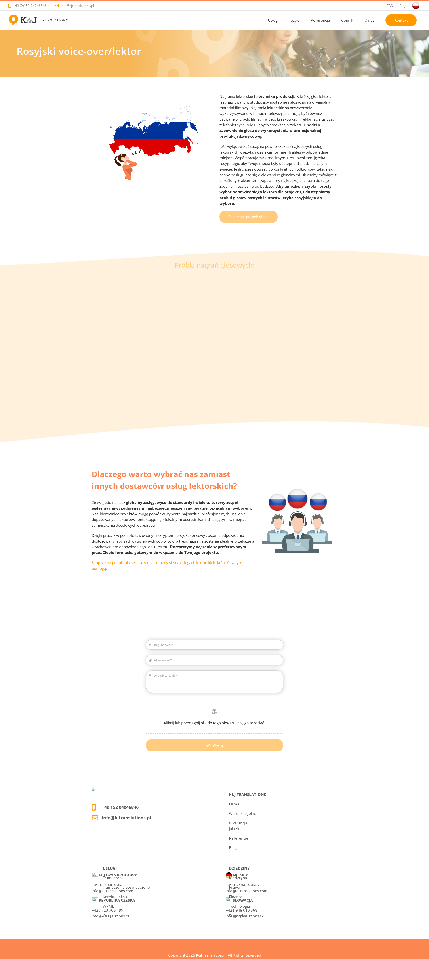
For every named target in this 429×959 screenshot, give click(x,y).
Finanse (235, 896)
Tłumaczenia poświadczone (126, 887)
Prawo (234, 887)
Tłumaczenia (113, 877)
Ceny (107, 915)
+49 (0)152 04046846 (30, 5)
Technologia (239, 906)
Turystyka (237, 915)
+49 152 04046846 (120, 807)
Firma (234, 804)
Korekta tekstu (115, 896)
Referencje (238, 838)
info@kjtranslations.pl (77, 5)
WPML (108, 906)
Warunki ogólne (242, 813)
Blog (233, 847)
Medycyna (238, 877)
